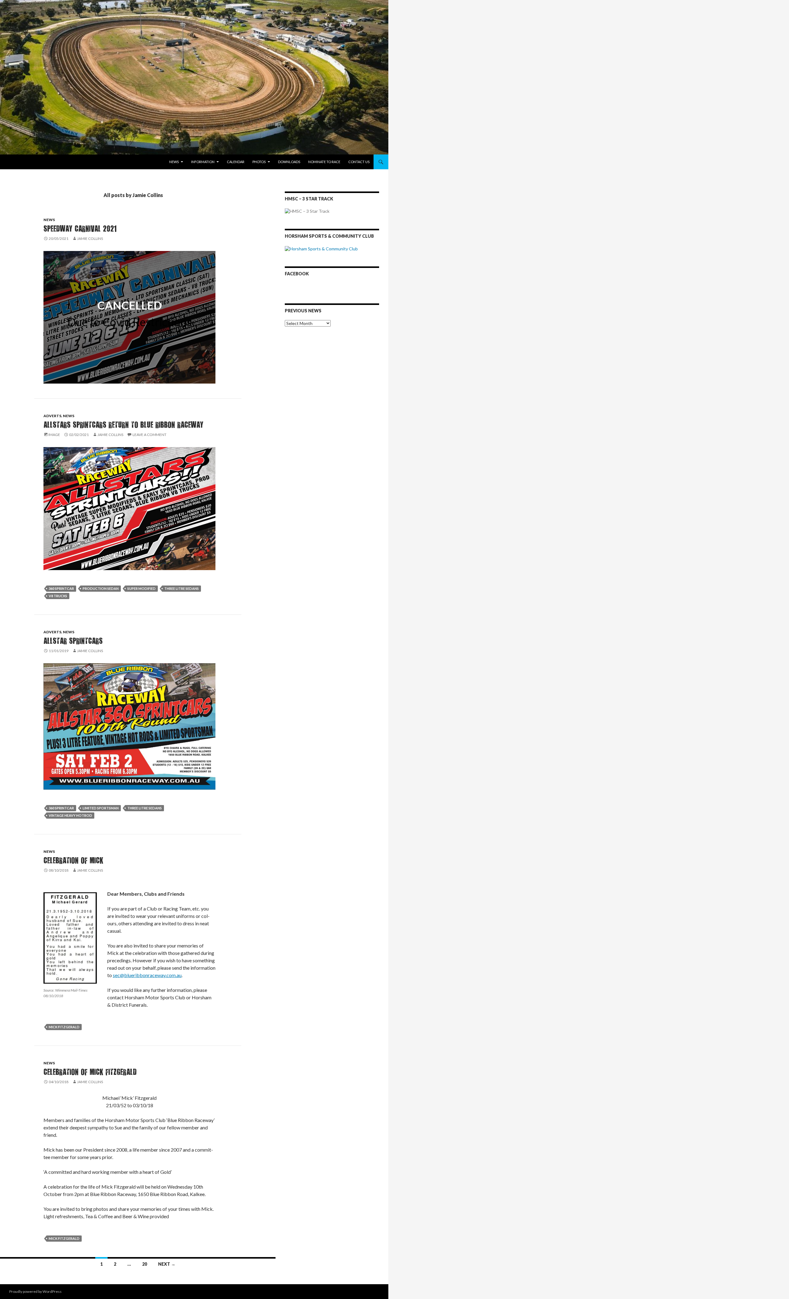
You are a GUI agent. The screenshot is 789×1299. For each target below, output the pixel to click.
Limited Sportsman (101, 808)
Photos (259, 162)
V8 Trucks (58, 596)
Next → (166, 1264)
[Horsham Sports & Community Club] (321, 248)
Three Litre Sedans (181, 588)
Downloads (289, 162)
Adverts (52, 415)
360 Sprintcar (61, 588)
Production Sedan (101, 588)
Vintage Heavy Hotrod (70, 815)
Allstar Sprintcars (73, 640)
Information (203, 162)
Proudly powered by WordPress (35, 1291)
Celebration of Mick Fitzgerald (90, 1071)
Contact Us (359, 162)
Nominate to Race (324, 162)
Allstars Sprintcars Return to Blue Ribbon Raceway (123, 424)
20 (144, 1264)
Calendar (235, 162)
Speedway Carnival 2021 (80, 228)
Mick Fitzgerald (64, 1027)
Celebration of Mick (73, 860)
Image (54, 434)
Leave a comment (149, 434)
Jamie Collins (90, 238)
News (174, 162)
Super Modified (141, 588)
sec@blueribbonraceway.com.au (147, 975)
